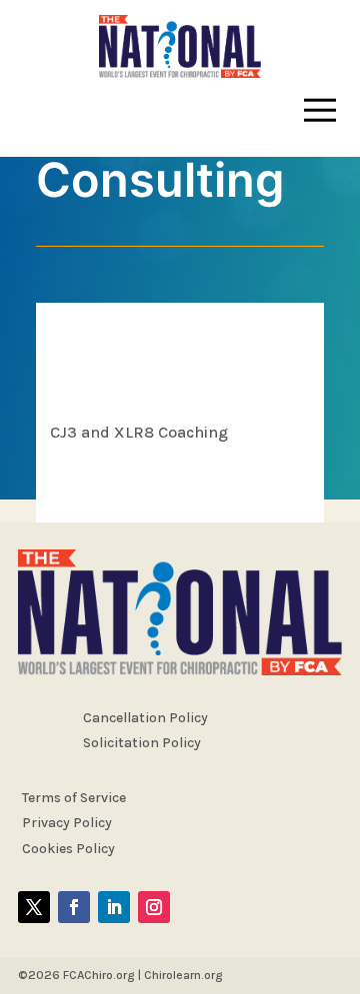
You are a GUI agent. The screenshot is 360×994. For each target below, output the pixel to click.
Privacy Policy (67, 822)
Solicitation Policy (142, 742)
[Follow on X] (34, 907)
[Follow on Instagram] (154, 907)
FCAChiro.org (99, 975)
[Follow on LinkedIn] (114, 907)
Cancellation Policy (145, 717)
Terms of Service (74, 797)
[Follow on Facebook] (74, 907)
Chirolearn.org (183, 975)
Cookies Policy (68, 848)
